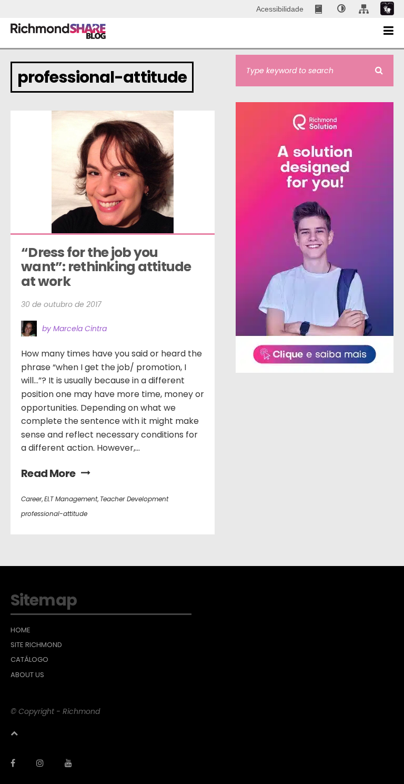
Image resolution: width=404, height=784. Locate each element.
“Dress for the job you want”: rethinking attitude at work (107, 267)
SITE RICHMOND (36, 645)
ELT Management (70, 498)
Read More (48, 473)
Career (31, 498)
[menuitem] (319, 9)
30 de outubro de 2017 (61, 304)
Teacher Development (134, 498)
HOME (21, 630)
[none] (341, 9)
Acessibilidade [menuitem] (280, 9)
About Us (27, 675)
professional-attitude (54, 513)
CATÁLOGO (29, 659)
